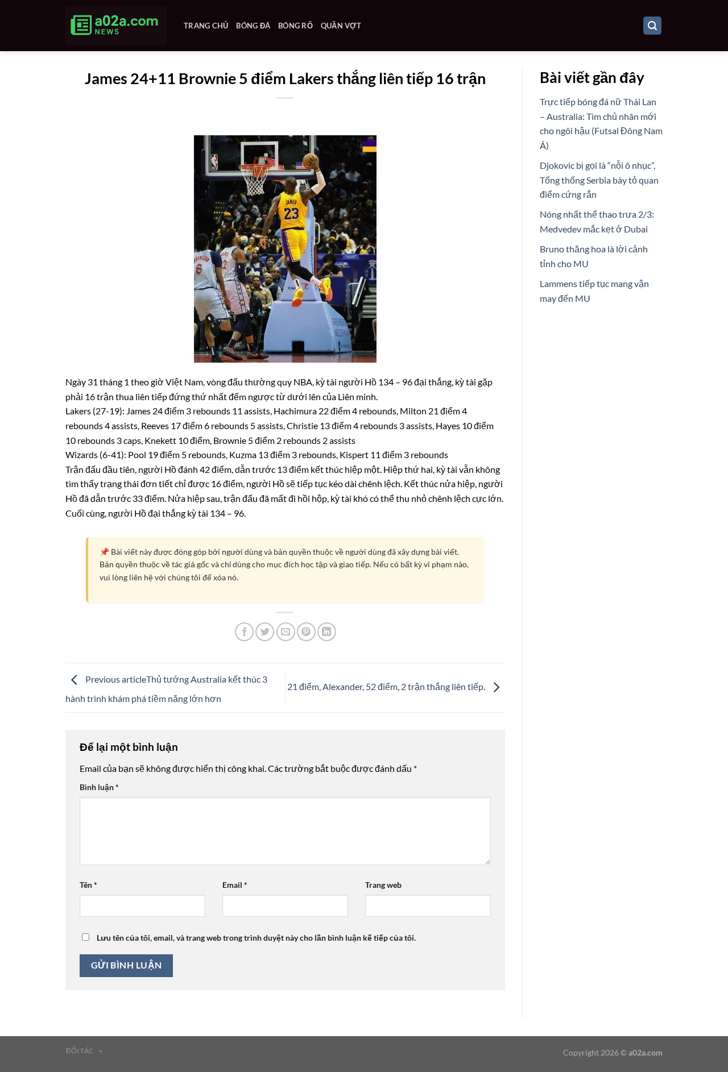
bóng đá (253, 25)
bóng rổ (295, 25)
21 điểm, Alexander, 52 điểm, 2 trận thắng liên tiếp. (387, 686)
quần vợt (341, 25)
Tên (88, 885)
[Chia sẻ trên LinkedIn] (326, 631)
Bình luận (99, 787)
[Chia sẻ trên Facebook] (244, 631)
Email (234, 885)
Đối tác (85, 1050)
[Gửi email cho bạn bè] (285, 631)
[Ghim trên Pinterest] (306, 631)
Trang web (383, 885)
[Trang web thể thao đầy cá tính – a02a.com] (116, 25)
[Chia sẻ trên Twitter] (264, 631)
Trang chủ (206, 25)
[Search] (652, 25)
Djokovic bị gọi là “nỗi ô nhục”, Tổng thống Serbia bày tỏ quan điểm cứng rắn (599, 180)
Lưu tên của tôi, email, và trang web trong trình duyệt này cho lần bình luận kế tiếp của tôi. (256, 937)
